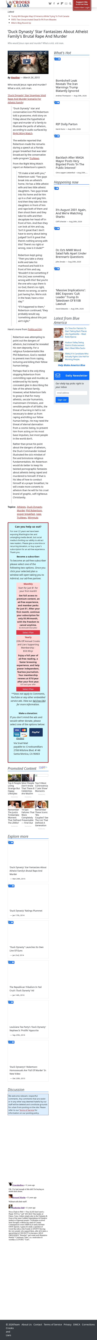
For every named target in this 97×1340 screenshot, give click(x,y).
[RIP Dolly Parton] (71, 111)
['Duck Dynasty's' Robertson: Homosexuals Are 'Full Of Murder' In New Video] (28, 1051)
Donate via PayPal (36, 732)
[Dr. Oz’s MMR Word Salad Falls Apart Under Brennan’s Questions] (71, 237)
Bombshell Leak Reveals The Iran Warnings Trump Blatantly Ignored (67, 86)
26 (56, 269)
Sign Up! (62, 399)
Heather (15, 77)
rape (38, 514)
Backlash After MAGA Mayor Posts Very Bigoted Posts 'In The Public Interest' (70, 162)
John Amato (60, 261)
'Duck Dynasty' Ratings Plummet (26, 910)
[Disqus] (28, 1210)
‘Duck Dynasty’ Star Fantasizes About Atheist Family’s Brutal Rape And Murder (48, 34)
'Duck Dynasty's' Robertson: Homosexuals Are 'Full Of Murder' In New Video (28, 1070)
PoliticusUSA (35, 329)
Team (17, 1324)
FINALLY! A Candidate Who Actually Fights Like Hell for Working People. (77, 356)
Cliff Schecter (61, 221)
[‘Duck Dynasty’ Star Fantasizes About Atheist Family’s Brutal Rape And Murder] (28, 852)
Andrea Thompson (63, 95)
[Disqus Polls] (28, 1148)
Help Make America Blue (71, 365)
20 (10, 842)
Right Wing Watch (22, 133)
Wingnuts (33, 517)
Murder (21, 510)
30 (56, 228)
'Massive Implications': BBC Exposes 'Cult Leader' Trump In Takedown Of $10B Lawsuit (71, 297)
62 (10, 922)
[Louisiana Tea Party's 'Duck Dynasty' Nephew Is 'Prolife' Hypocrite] (28, 1011)
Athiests (21, 506)
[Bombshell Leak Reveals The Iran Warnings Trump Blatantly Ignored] (71, 67)
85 (56, 136)
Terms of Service (26, 1110)
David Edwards (62, 309)
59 (56, 102)
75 (10, 1002)
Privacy (67, 1324)
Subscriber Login (82, 7)
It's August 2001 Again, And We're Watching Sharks (71, 213)
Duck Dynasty (34, 506)
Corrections (88, 1324)
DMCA (76, 1324)
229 (10, 1042)
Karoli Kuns (60, 129)
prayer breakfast (26, 514)
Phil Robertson (34, 510)
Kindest (20, 738)
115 (10, 886)
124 (56, 59)
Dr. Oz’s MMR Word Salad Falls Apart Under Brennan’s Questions (71, 253)
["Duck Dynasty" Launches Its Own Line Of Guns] (28, 931)
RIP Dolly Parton (66, 124)
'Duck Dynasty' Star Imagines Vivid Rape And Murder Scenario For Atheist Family (27, 99)
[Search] (70, 3)
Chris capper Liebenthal (65, 172)
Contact (37, 1324)
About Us (27, 1324)
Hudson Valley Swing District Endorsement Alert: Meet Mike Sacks (75, 345)
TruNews (34, 158)
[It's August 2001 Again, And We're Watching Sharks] (71, 196)
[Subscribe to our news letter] (66, 3)
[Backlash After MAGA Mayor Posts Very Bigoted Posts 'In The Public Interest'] (71, 144)
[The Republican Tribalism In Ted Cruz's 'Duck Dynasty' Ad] (28, 971)
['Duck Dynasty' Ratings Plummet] (28, 895)
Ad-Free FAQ (39, 700)
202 (10, 962)
